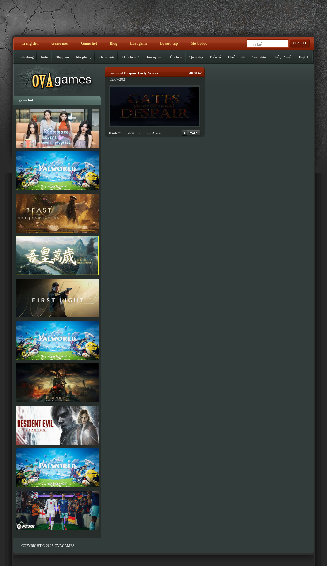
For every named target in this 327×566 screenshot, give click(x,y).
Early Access (152, 133)
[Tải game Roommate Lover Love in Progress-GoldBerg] (57, 128)
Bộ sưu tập (169, 43)
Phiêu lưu (134, 133)
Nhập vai (62, 57)
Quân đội (196, 57)
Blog (113, 43)
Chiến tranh (236, 57)
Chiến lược (107, 57)
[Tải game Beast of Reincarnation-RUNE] (57, 213)
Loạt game (138, 43)
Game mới (59, 43)
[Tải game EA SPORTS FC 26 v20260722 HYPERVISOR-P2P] (57, 510)
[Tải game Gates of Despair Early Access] (154, 127)
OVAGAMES (64, 545)
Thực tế (303, 57)
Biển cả (215, 57)
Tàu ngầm (153, 57)
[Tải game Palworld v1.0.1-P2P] (57, 340)
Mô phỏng (84, 57)
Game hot (89, 43)
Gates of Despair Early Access (134, 73)
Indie (45, 57)
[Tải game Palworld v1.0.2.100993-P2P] (57, 467)
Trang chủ (30, 43)
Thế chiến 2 (130, 57)
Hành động (25, 57)
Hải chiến (175, 57)
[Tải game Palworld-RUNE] (57, 170)
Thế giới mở (282, 57)
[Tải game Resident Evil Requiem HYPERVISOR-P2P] (57, 425)
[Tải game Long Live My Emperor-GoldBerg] (57, 255)
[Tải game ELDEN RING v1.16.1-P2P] (57, 382)
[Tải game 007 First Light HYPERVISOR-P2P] (57, 298)
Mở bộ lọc (199, 43)
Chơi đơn (259, 57)
